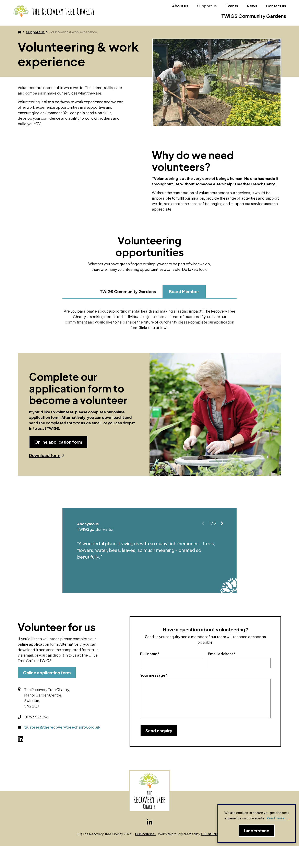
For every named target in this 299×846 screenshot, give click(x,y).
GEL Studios (211, 834)
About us (180, 5)
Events (232, 5)
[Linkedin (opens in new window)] (149, 822)
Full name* (149, 653)
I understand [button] (257, 830)
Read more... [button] (277, 818)
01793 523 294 (36, 717)
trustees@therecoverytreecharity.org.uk (62, 727)
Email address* (221, 653)
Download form (44, 455)
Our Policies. (145, 834)
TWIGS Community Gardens (253, 15)
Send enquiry (158, 730)
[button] (222, 523)
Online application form (58, 441)
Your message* (153, 675)
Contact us (276, 5)
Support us (207, 5)
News (252, 5)
